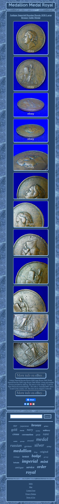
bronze (36, 425)
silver (39, 445)
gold (14, 429)
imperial (30, 461)
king (35, 452)
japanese (24, 426)
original (44, 451)
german (28, 446)
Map (30, 487)
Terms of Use (30, 497)
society (38, 431)
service (30, 467)
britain (16, 463)
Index (31, 484)
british (25, 456)
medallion (22, 450)
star (15, 425)
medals (15, 441)
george (22, 441)
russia (22, 430)
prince (46, 426)
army (49, 446)
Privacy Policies (31, 494)
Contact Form (30, 491)
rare (46, 434)
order (41, 466)
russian (16, 445)
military (46, 430)
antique (19, 467)
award (30, 440)
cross (16, 434)
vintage (16, 457)
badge (36, 456)
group (46, 457)
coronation (27, 434)
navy (30, 429)
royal (31, 472)
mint (44, 461)
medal (42, 439)
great (38, 435)
